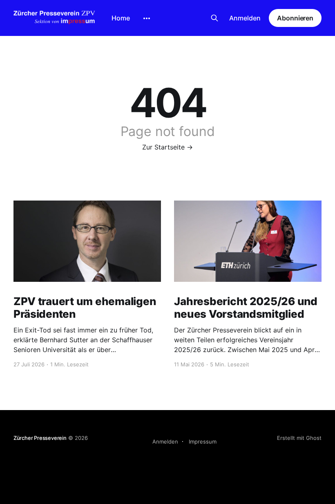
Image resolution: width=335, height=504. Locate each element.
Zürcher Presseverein (40, 438)
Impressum (203, 441)
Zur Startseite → (167, 147)
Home (121, 18)
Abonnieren (295, 18)
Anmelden (245, 18)
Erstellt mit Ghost (299, 438)
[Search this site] (214, 18)
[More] (147, 18)
